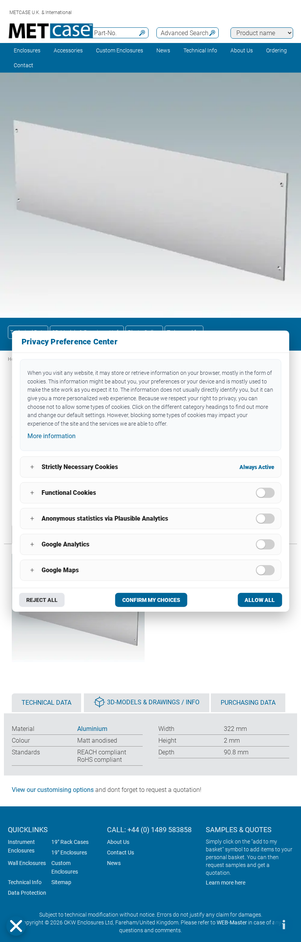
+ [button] (32, 467)
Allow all (260, 599)
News (163, 50)
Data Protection (27, 893)
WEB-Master (232, 922)
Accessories (68, 50)
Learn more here (225, 882)
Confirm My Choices (151, 599)
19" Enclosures (69, 852)
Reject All (42, 599)
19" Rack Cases (70, 842)
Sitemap (61, 882)
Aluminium (92, 728)
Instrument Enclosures (21, 846)
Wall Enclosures (27, 863)
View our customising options (53, 789)
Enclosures (27, 50)
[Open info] (283, 924)
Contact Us (120, 852)
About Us (118, 842)
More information (51, 436)
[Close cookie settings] (16, 926)
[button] (16, 926)
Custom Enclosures (119, 50)
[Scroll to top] (260, 924)
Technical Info (25, 882)
